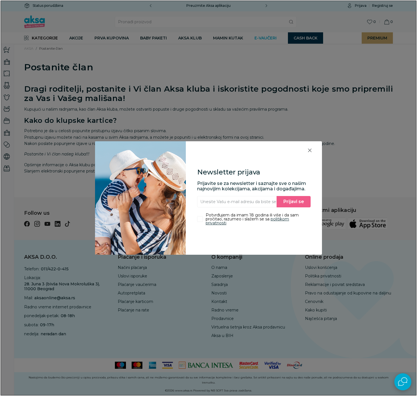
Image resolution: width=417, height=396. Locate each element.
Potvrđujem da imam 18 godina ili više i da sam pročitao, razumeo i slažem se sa (252, 219)
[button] (310, 150)
